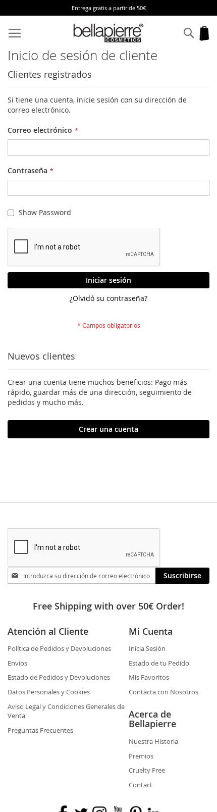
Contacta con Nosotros (163, 691)
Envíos (17, 663)
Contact (140, 784)
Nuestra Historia (153, 741)
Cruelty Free (147, 770)
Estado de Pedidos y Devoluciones (59, 677)
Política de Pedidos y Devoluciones (59, 648)
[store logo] (109, 33)
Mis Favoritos (149, 677)
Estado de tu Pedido (159, 663)
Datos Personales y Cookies (49, 691)
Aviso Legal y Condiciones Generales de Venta (66, 711)
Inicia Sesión (147, 648)
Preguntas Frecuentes (40, 730)
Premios (141, 755)
